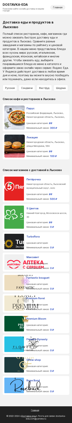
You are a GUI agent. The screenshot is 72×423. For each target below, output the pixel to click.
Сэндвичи (27, 88)
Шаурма (61, 88)
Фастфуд (44, 88)
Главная (57, 7)
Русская (10, 88)
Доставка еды (28, 416)
